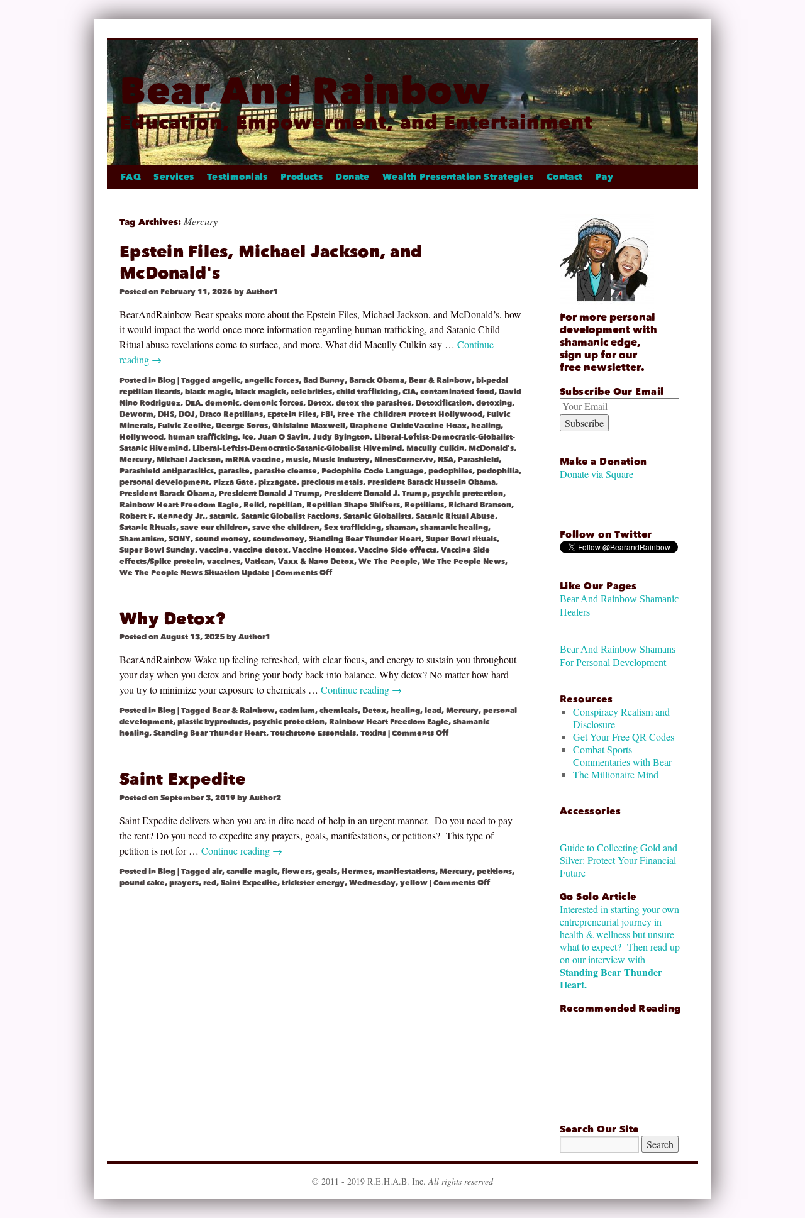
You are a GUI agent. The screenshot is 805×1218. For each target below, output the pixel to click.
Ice (247, 437)
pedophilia (498, 471)
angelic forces (272, 380)
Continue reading (361, 689)
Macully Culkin (435, 448)
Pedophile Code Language (372, 471)
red (209, 882)
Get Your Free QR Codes (623, 736)
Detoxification (444, 403)
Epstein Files (291, 414)
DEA (193, 403)
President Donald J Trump (269, 493)
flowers (297, 871)
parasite (234, 471)
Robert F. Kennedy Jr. (162, 516)
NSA (445, 459)
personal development (164, 482)
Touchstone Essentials (313, 733)
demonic (222, 403)
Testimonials (237, 177)
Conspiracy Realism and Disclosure (621, 718)
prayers (184, 882)
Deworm (136, 414)
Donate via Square (596, 473)
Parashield (478, 459)
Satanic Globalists (377, 516)
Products (301, 177)
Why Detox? (172, 619)
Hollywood (141, 437)
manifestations (406, 871)
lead (433, 710)
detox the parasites (373, 403)
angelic (226, 380)
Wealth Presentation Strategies (458, 177)
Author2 (265, 798)
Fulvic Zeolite (184, 425)
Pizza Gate (233, 482)
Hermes (356, 871)
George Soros (242, 425)
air (217, 871)
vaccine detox (260, 550)
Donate (352, 177)
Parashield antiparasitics (166, 471)
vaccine (214, 550)
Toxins (373, 733)
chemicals (338, 710)
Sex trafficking (352, 527)
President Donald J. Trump (375, 493)
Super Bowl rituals (461, 538)
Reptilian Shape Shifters (353, 505)
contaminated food (457, 391)
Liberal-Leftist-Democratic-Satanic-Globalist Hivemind (297, 448)
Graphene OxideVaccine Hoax (408, 425)
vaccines (223, 561)
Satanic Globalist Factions (290, 516)
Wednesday (372, 882)
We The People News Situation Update (194, 572)
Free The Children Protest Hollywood (409, 414)
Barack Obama (376, 380)
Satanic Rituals (147, 527)
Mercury (135, 459)
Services (173, 177)
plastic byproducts (212, 721)
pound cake (142, 882)
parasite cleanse (285, 471)
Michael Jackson (189, 459)
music (297, 459)
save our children (214, 527)
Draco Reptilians (231, 414)
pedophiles (450, 471)
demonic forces (273, 403)
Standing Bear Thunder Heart (365, 538)
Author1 (262, 291)
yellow (414, 882)
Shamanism (141, 538)
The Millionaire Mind (615, 774)
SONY (180, 538)
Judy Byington (341, 437)
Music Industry (341, 459)
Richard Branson (479, 505)
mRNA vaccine (253, 459)
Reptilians (424, 505)
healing (486, 425)
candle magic (251, 871)
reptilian (285, 505)
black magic (208, 391)
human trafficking (203, 437)
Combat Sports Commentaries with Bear (622, 755)
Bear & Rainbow (440, 380)
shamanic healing (454, 527)
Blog (166, 380)
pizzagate (277, 482)
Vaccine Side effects (397, 550)
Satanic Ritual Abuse (455, 516)
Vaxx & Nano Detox (316, 561)
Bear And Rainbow (304, 91)
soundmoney (278, 538)
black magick (260, 391)
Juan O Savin (283, 437)
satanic (222, 516)
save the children (285, 527)
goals (326, 871)
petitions (494, 871)
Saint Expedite (182, 779)
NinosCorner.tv (403, 459)
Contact (565, 177)
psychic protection (467, 493)
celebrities (311, 391)
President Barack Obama (166, 493)
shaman (401, 527)
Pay (604, 177)
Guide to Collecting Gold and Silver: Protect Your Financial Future (618, 860)
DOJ (187, 414)
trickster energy (313, 882)
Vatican (259, 561)
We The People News (463, 561)
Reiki (253, 505)
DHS (166, 414)
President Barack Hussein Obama (431, 482)
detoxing (494, 403)
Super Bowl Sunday (157, 550)
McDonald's (491, 448)
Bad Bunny (324, 380)
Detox (319, 403)
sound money (221, 538)
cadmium (297, 710)
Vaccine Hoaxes (323, 550)
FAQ (131, 177)
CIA (409, 391)
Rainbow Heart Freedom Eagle (179, 505)
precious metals (332, 482)
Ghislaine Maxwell (308, 425)
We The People (388, 561)
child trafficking (367, 391)
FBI (327, 414)
